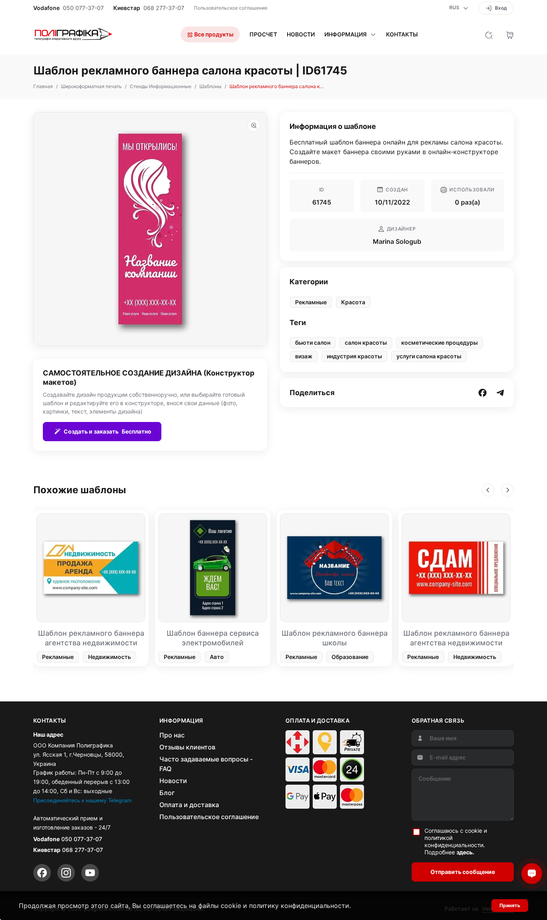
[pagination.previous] (488, 490)
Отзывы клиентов (187, 747)
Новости (301, 34)
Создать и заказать (107, 431)
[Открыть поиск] (489, 34)
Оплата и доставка (189, 805)
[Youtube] (90, 873)
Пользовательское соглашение (230, 8)
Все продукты (213, 34)
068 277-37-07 (163, 8)
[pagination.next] (507, 490)
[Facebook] (42, 873)
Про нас (172, 735)
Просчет (263, 34)
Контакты (402, 34)
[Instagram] (66, 873)
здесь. (465, 852)
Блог (167, 793)
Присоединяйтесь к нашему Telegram (82, 800)
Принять (509, 905)
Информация (345, 34)
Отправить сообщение (462, 871)
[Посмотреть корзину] (510, 34)
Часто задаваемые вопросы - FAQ (206, 764)
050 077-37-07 (83, 8)
